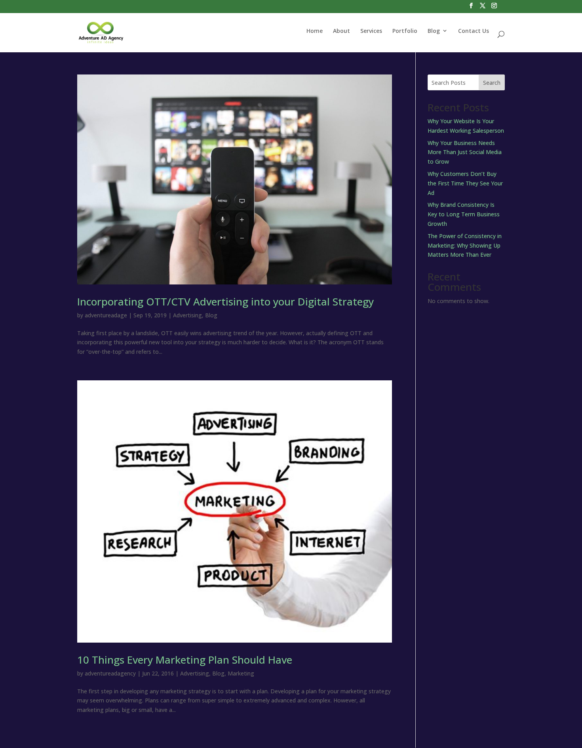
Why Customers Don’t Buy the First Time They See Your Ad (465, 183)
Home (314, 30)
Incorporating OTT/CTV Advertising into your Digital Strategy (225, 301)
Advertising (187, 315)
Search (491, 82)
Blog (434, 30)
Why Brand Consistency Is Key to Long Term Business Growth (464, 214)
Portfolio (404, 30)
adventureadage (106, 315)
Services (371, 30)
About (341, 30)
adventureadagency (110, 673)
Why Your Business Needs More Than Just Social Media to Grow (465, 152)
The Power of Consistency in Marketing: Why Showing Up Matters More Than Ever (465, 245)
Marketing (241, 673)
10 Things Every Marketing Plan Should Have (184, 660)
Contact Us (473, 30)
